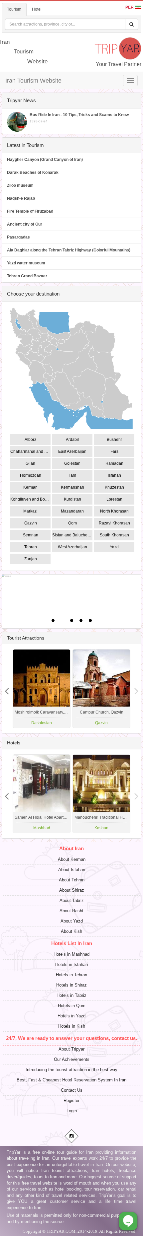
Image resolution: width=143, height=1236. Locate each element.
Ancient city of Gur (24, 224)
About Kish (71, 931)
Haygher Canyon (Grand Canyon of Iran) (45, 159)
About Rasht (71, 910)
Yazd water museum (26, 263)
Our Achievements (71, 1059)
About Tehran (71, 879)
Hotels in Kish (71, 1026)
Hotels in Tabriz (71, 995)
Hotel (37, 9)
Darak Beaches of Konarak (33, 172)
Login (72, 1110)
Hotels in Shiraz (71, 985)
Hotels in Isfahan (71, 964)
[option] (101, 688)
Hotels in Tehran (71, 974)
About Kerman (71, 859)
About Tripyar (71, 1049)
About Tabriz (72, 900)
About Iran (71, 848)
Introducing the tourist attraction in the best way (71, 1069)
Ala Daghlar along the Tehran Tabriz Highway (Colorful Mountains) (68, 250)
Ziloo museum (20, 185)
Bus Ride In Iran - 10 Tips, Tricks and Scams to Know (79, 117)
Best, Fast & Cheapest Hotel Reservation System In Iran (71, 1079)
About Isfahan (71, 869)
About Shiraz (71, 890)
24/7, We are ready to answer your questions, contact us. (71, 1038)
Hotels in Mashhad (71, 954)
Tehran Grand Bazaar (27, 276)
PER (130, 7)
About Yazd (72, 921)
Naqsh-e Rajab (21, 198)
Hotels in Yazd (71, 1015)
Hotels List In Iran (71, 943)
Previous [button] (136, 688)
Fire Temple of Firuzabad (30, 211)
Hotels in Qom (71, 1005)
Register (71, 1100)
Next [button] (6, 688)
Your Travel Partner (118, 64)
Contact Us (71, 1090)
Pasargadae (18, 237)
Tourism (14, 9)
